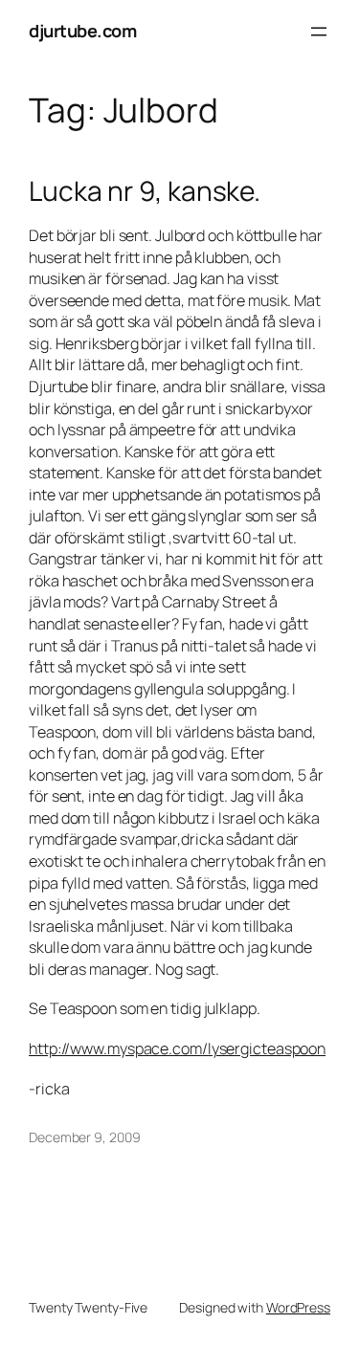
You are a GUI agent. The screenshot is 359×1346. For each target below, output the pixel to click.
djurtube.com (82, 30)
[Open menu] (318, 31)
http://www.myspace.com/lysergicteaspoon (177, 1048)
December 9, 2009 (84, 1137)
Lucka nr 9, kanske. (144, 191)
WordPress (298, 1307)
